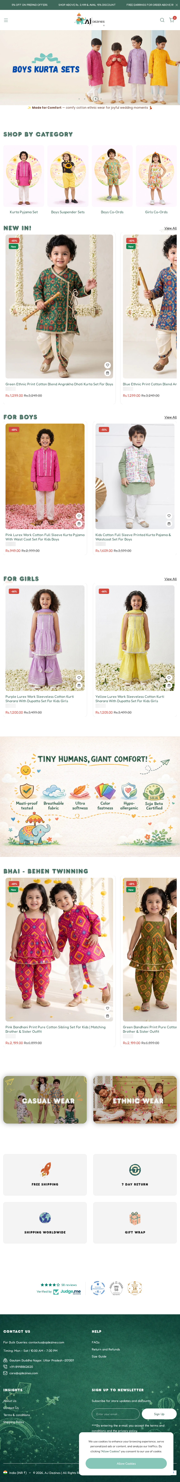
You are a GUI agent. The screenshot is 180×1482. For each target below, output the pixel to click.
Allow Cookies (126, 1463)
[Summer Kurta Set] (23, 176)
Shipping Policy (13, 1422)
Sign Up (159, 1414)
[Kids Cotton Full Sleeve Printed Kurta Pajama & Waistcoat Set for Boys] (135, 476)
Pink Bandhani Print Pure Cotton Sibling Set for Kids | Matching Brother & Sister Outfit (55, 1029)
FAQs (95, 1342)
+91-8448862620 (21, 1366)
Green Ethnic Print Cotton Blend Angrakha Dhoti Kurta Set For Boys (59, 384)
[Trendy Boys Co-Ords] (112, 176)
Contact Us (11, 1408)
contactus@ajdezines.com (46, 1342)
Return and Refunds (106, 1349)
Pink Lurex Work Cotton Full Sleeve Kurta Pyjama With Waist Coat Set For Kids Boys (45, 537)
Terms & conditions (16, 1415)
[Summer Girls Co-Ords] (156, 176)
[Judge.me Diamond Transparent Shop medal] (98, 1288)
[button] (79, 99)
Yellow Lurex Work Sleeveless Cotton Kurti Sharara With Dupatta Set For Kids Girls (129, 698)
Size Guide (99, 1356)
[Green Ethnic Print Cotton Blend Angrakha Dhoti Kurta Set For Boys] (59, 306)
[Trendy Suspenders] (67, 176)
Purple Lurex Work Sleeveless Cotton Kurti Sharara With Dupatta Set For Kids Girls (39, 698)
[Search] (162, 20)
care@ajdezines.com (23, 1373)
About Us (9, 1401)
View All (170, 228)
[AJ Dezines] (90, 20)
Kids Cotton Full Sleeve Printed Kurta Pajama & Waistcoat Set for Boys (133, 537)
